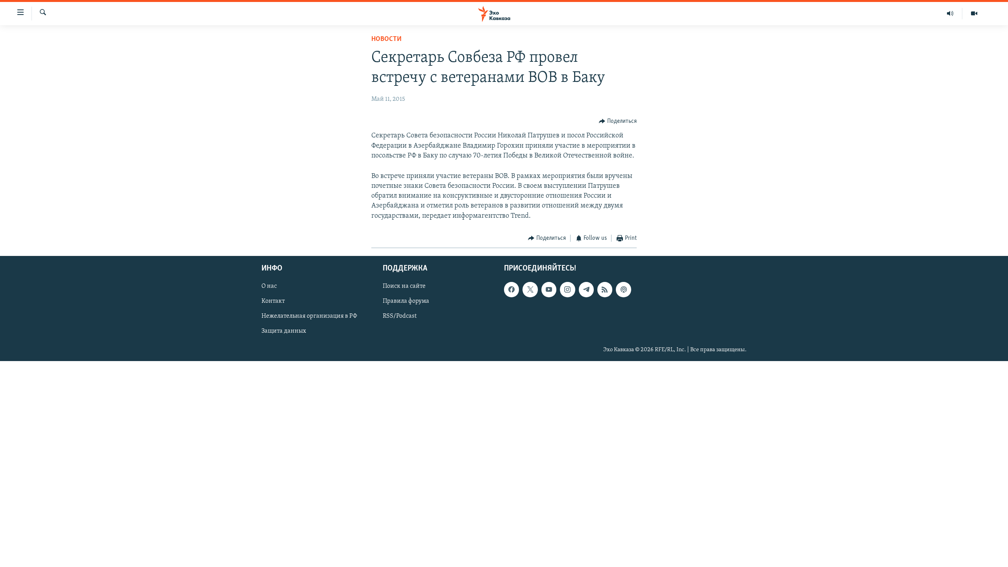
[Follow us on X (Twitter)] (530, 289)
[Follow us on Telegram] (586, 289)
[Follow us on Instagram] (567, 289)
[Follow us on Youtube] (548, 289)
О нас (269, 287)
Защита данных (283, 331)
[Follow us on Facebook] (511, 289)
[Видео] (974, 13)
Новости (386, 39)
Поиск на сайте (404, 287)
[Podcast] (623, 289)
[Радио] (950, 13)
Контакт (273, 301)
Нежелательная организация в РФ (309, 316)
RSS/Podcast (400, 316)
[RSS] (604, 289)
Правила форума (406, 301)
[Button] (618, 121)
